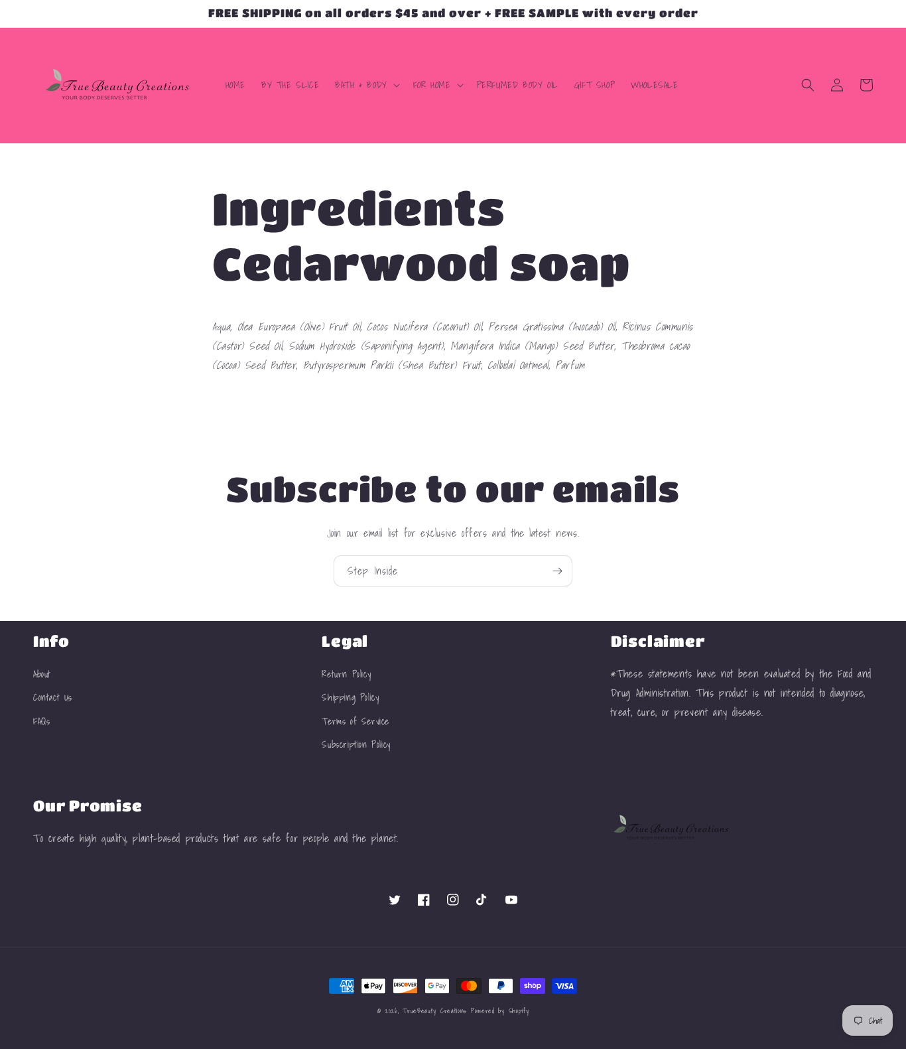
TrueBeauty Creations (435, 1010)
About (42, 674)
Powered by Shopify (500, 1010)
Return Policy (346, 674)
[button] (366, 85)
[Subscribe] (557, 571)
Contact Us (52, 697)
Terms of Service (355, 721)
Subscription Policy (356, 744)
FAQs (41, 721)
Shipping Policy (350, 697)
